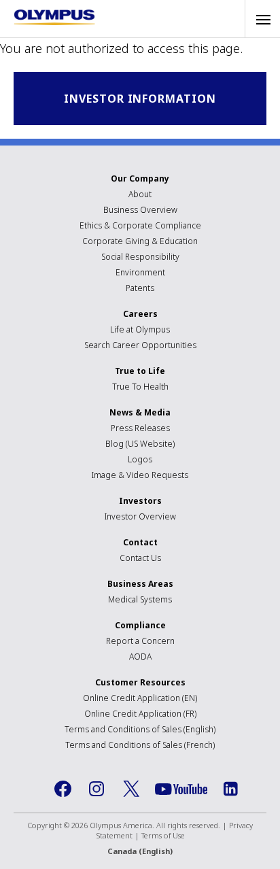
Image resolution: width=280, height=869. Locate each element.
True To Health (140, 386)
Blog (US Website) (140, 443)
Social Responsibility (140, 256)
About (140, 194)
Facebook (63, 789)
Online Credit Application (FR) (140, 713)
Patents (140, 288)
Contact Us (140, 558)
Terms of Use (163, 835)
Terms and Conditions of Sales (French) (140, 745)
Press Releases (140, 428)
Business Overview (140, 210)
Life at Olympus (140, 329)
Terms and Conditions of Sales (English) (140, 729)
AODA (140, 656)
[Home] (54, 17)
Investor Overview (140, 516)
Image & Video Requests (140, 475)
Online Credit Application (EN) (140, 698)
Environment (140, 272)
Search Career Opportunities (140, 345)
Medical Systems (140, 599)
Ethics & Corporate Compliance (140, 225)
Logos (140, 459)
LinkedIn (231, 789)
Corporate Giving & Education (140, 241)
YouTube (181, 789)
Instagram (97, 789)
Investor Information (140, 98)
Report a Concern (140, 641)
